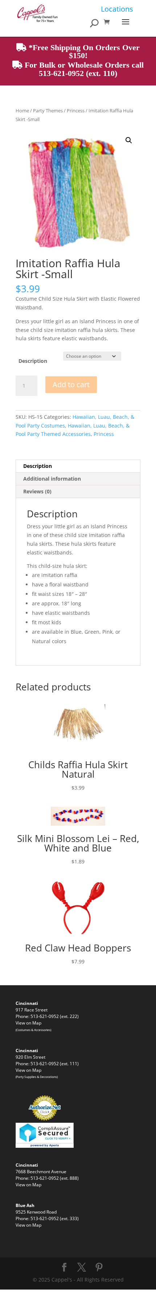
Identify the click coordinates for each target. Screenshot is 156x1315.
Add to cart (71, 384)
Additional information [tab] (52, 478)
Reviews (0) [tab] (37, 491)
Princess (76, 110)
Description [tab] (37, 465)
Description (33, 360)
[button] (128, 140)
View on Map (28, 1023)
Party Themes (48, 110)
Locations (117, 9)
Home (22, 110)
